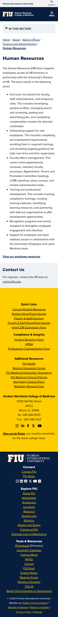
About (16, 40)
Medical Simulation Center (29, 368)
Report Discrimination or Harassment (29, 591)
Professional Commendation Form (29, 349)
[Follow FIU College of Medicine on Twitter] (33, 426)
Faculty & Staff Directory (29, 318)
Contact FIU (29, 472)
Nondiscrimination (29, 582)
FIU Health (29, 364)
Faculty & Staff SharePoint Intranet (29, 323)
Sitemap (37, 612)
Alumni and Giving (29, 525)
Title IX (29, 586)
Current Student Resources (29, 309)
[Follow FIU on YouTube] (35, 481)
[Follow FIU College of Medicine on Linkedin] (23, 426)
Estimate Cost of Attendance (29, 534)
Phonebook (22, 546)
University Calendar (29, 550)
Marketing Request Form (29, 386)
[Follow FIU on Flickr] (40, 481)
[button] (51, 14)
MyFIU (29, 559)
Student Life (29, 516)
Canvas (29, 564)
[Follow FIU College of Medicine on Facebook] (28, 426)
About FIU (29, 493)
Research (29, 511)
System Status (29, 573)
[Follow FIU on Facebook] (26, 481)
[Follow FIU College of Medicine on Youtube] (40, 426)
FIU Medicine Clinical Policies (29, 377)
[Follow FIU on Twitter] (31, 481)
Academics (29, 502)
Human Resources (14, 48)
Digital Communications (35, 603)
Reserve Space (29, 577)
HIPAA (29, 344)
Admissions (29, 498)
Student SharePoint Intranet (29, 314)
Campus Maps (29, 555)
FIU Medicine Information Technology (29, 373)
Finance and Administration (20, 44)
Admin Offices (31, 40)
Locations (29, 507)
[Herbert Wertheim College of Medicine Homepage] (18, 14)
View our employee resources (21, 256)
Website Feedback (18, 607)
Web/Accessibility (39, 607)
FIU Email (29, 568)
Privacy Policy (23, 612)
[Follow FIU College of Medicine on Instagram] (17, 426)
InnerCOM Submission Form (29, 327)
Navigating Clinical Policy (29, 382)
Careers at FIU (29, 529)
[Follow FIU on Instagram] (18, 481)
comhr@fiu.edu (12, 281)
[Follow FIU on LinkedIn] (22, 481)
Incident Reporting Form (29, 339)
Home (6, 40)
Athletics (29, 520)
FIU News (29, 476)
